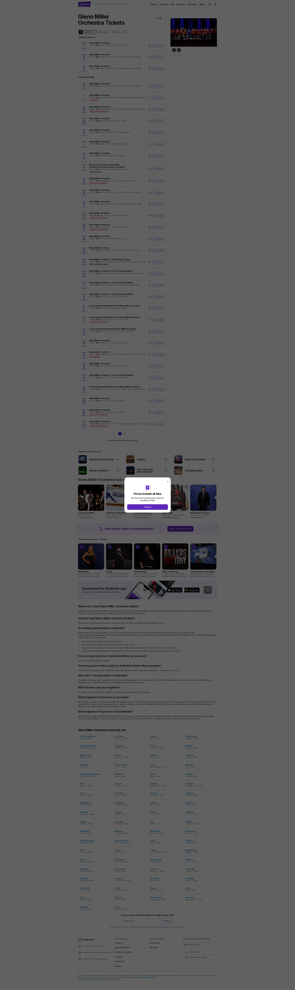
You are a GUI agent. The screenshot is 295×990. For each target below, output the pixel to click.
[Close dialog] (168, 481)
